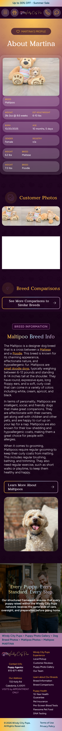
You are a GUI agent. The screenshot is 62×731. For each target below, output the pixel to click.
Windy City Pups (12, 635)
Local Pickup (39, 659)
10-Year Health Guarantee (41, 696)
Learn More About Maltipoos (22, 487)
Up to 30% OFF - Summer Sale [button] (31, 2)
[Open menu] (5, 13)
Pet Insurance (40, 701)
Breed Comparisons (43, 684)
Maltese (45, 349)
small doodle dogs (16, 368)
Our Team (38, 671)
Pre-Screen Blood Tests (45, 705)
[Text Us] (57, 13)
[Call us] (47, 13)
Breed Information (42, 680)
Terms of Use (47, 722)
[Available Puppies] (15, 13)
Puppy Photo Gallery (37, 635)
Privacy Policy (47, 726)
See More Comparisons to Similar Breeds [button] (29, 303)
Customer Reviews (43, 663)
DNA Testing (39, 713)
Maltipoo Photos (31, 639)
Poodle (17, 353)
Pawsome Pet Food (43, 709)
